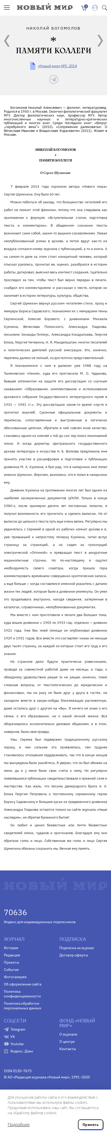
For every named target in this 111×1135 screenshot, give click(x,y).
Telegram (17, 1029)
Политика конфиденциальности (22, 993)
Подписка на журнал (76, 947)
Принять (91, 1124)
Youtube (17, 1044)
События (11, 969)
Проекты (11, 962)
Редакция (12, 955)
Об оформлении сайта (22, 984)
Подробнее (19, 1124)
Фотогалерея (15, 977)
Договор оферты (73, 955)
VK (12, 1036)
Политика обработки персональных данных (22, 1005)
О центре (67, 1041)
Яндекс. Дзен (21, 1051)
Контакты (67, 1048)
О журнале (68, 1034)
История (11, 947)
